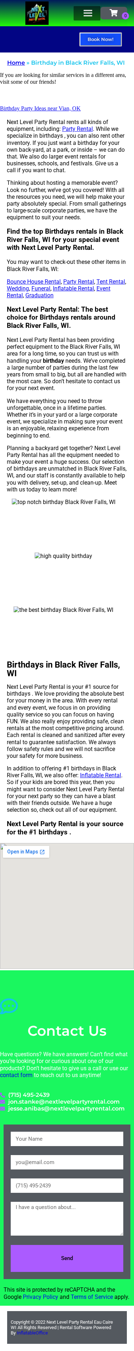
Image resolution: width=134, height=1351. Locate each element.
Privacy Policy (40, 1296)
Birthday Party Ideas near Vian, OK (40, 108)
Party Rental (77, 128)
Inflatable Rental (73, 288)
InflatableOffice (32, 1333)
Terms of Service (92, 1296)
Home (16, 62)
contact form (16, 1075)
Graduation (39, 295)
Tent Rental (110, 281)
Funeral (40, 288)
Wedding (18, 288)
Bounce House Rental (34, 281)
